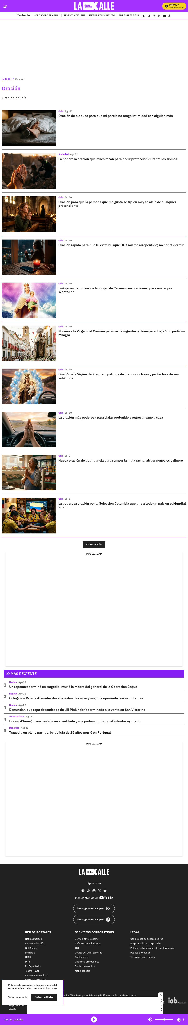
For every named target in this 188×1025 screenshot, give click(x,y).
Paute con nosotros (85, 966)
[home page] (94, 6)
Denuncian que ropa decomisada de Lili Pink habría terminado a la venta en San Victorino (77, 710)
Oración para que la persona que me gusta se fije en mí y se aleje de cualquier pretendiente (117, 204)
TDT (77, 948)
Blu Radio (30, 953)
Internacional (16, 716)
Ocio (60, 111)
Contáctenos (81, 957)
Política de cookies (140, 953)
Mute (150, 1019)
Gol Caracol (31, 948)
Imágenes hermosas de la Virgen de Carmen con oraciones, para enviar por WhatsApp (115, 290)
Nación (13, 682)
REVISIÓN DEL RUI (74, 15)
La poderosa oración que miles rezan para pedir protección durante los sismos (117, 159)
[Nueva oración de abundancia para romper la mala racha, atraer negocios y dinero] (29, 472)
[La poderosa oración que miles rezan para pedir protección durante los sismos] (29, 171)
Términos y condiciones (142, 957)
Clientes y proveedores (87, 962)
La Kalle (6, 79)
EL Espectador (33, 966)
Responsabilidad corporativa (145, 943)
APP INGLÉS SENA (129, 15)
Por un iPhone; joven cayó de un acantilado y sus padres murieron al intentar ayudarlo (74, 721)
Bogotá (13, 693)
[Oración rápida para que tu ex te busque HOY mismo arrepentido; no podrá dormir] (29, 257)
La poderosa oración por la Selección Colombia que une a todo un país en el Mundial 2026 (122, 505)
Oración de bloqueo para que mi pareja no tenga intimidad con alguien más (115, 116)
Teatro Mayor (32, 971)
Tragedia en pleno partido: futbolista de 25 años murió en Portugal (60, 732)
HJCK (28, 957)
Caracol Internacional (36, 975)
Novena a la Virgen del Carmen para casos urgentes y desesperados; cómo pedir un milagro (121, 333)
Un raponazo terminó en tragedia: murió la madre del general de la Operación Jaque (73, 687)
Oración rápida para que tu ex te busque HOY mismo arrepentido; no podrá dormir (121, 245)
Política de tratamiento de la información (152, 948)
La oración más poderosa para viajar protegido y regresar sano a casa (110, 417)
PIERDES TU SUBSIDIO (102, 15)
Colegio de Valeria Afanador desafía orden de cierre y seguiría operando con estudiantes (76, 698)
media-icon (94, 1019)
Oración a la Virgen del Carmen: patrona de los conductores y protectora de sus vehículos (118, 376)
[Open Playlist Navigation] (183, 1019)
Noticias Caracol (34, 939)
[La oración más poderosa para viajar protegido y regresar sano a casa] (29, 429)
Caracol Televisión (34, 943)
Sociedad (63, 154)
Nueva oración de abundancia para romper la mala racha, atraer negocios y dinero (120, 460)
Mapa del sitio (82, 971)
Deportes (14, 727)
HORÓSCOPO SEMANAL (47, 15)
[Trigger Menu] (5, 6)
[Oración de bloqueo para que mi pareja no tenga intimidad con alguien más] (29, 128)
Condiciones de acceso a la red (146, 939)
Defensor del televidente (88, 943)
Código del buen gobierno (88, 953)
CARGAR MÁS (94, 544)
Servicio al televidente (87, 939)
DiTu (27, 962)
